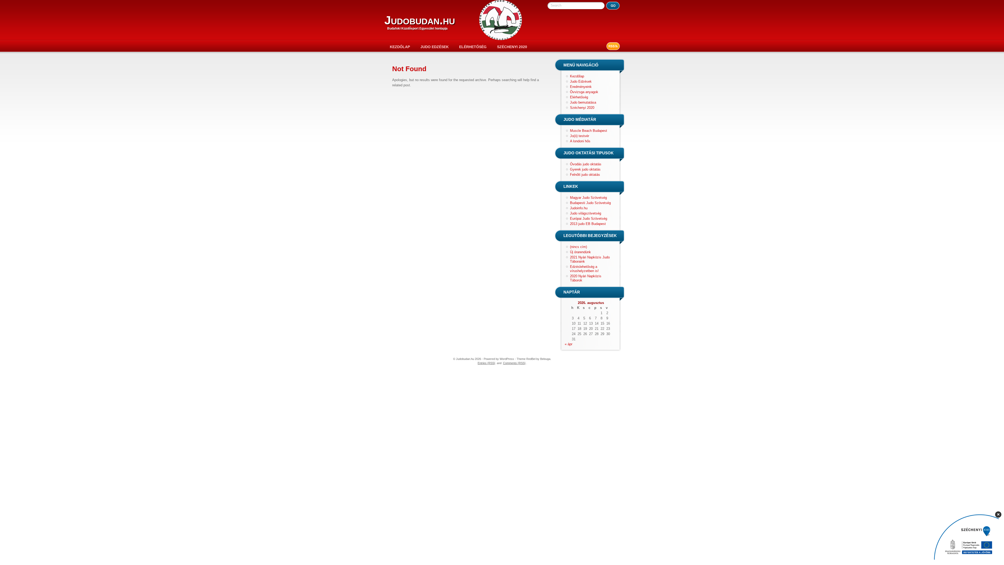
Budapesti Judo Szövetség (590, 203)
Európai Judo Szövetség (588, 219)
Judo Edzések (434, 47)
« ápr (568, 344)
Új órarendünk (580, 252)
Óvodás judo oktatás (585, 164)
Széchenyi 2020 (512, 47)
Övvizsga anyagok (584, 92)
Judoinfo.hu (578, 208)
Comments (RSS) (514, 363)
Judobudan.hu (419, 20)
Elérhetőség (473, 47)
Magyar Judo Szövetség (588, 198)
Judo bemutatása (583, 102)
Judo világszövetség (585, 213)
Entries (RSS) (486, 363)
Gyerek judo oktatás (585, 169)
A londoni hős (580, 141)
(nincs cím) (578, 247)
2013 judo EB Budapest (588, 224)
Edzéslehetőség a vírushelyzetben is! (584, 269)
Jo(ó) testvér (579, 136)
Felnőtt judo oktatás (585, 175)
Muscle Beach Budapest (588, 131)
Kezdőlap (400, 47)
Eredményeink (581, 87)
